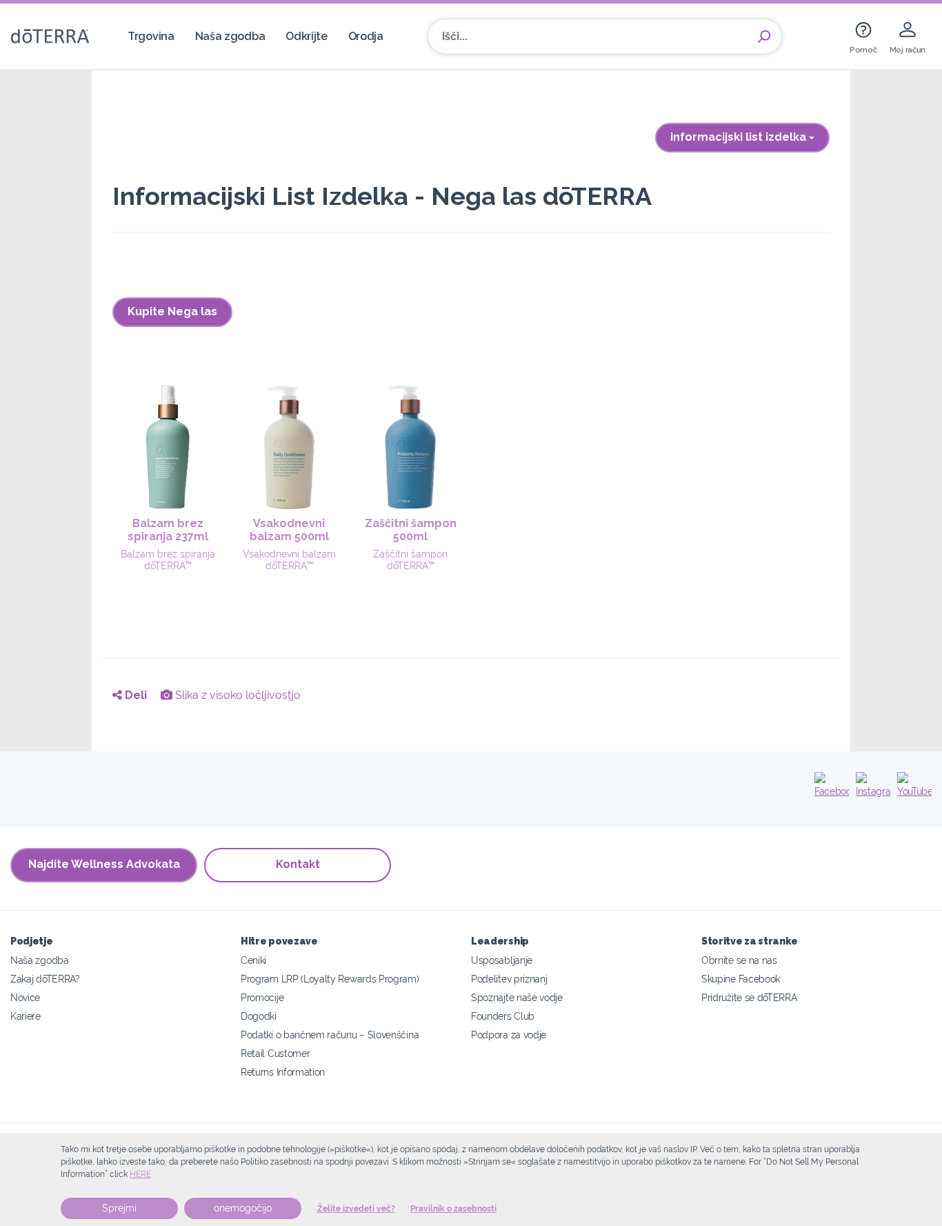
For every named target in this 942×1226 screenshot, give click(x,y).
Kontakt (298, 864)
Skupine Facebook (740, 979)
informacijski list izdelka (739, 137)
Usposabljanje (501, 960)
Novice (25, 997)
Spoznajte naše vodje (517, 997)
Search (764, 36)
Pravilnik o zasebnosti (453, 1209)
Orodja (365, 36)
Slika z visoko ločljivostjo (236, 695)
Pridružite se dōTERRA (749, 997)
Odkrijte (306, 36)
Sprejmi (119, 1208)
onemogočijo (243, 1208)
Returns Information (283, 1072)
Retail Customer (275, 1053)
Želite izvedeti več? (356, 1209)
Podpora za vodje (508, 1034)
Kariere (25, 1016)
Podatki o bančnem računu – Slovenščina (330, 1034)
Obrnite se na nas (739, 960)
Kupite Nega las (172, 311)
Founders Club (502, 1016)
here (140, 1174)
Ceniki (253, 960)
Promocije (262, 997)
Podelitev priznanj (509, 979)
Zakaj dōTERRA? (45, 979)
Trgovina (151, 36)
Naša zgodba (230, 36)
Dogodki (259, 1016)
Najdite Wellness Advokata (104, 864)
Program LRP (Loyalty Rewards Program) (330, 979)
